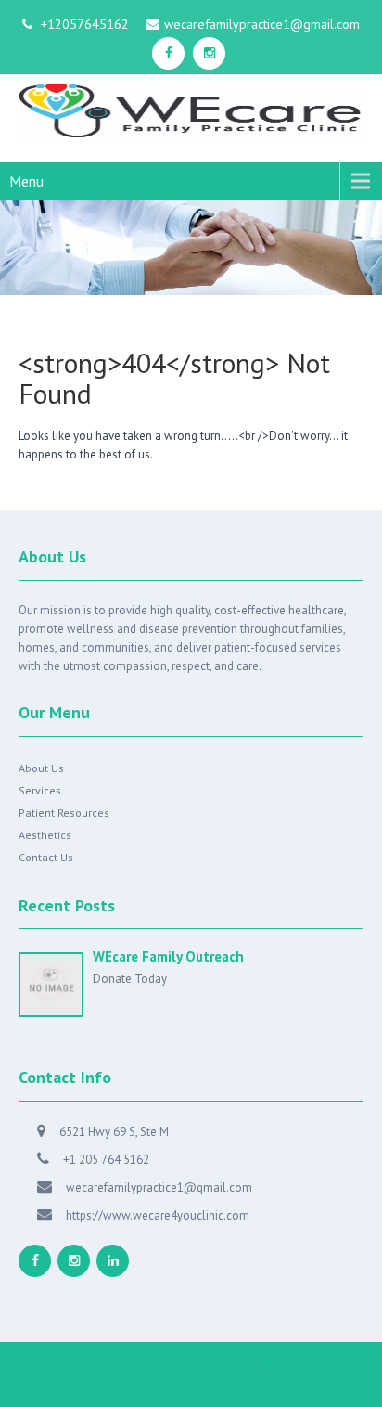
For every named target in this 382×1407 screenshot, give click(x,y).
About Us (41, 768)
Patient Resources (64, 813)
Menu (26, 181)
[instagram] (209, 53)
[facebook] (168, 53)
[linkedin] (112, 1261)
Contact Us (46, 857)
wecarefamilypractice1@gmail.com (262, 24)
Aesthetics (45, 835)
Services (40, 790)
